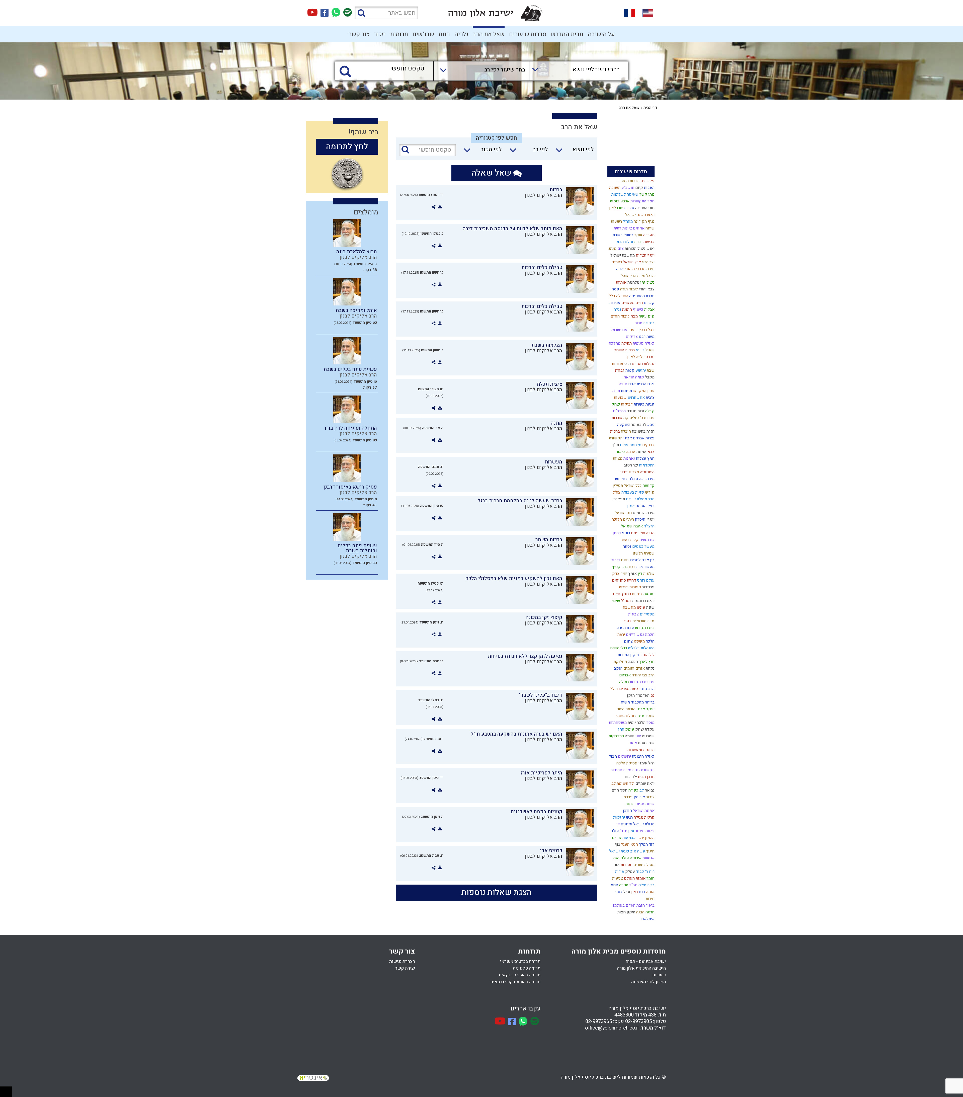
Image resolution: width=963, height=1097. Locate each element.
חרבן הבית (646, 777)
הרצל (650, 276)
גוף (616, 844)
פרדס (627, 797)
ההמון (649, 838)
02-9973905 (638, 1021)
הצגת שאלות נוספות (496, 892)
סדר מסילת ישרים (640, 499)
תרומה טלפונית (526, 968)
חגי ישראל (623, 513)
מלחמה (632, 282)
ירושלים (624, 756)
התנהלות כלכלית (641, 648)
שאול (650, 350)
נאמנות (628, 458)
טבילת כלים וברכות (541, 267)
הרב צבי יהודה (643, 675)
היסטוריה (647, 472)
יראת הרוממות (643, 601)
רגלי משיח (618, 648)
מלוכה (616, 519)
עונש (640, 607)
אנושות (648, 858)
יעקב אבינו (645, 709)
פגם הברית (645, 384)
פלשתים (647, 181)
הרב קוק (647, 689)
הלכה (650, 641)
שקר (637, 235)
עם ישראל (618, 330)
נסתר (626, 546)
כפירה (632, 790)
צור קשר (359, 34)
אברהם (624, 675)
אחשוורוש (636, 398)
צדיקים (631, 337)
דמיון (616, 533)
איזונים (626, 824)
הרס (627, 364)
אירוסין (639, 797)
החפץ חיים (621, 594)
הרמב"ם (619, 411)
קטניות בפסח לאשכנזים (536, 811)
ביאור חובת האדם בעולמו (633, 905)
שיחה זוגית (645, 804)
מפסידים (647, 614)
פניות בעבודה (632, 492)
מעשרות (553, 461)
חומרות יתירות (629, 587)
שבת (650, 370)
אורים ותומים (633, 668)
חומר (650, 878)
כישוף (637, 309)
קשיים (649, 303)
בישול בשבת (622, 235)
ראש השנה (645, 215)
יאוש (650, 249)
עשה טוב (637, 851)
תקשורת (615, 438)
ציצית (650, 398)
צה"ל (616, 492)
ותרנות (630, 804)
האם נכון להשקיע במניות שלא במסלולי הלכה (513, 578)
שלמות (648, 574)
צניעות (617, 878)
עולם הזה (620, 858)
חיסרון (639, 519)
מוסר (650, 723)
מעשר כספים (643, 546)
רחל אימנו (646, 763)
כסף (618, 892)
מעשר (649, 567)
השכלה (621, 296)
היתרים (628, 519)
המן (620, 729)
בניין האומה (645, 506)
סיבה (650, 269)
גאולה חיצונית (643, 756)
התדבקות (616, 736)
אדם (631, 384)
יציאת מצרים (628, 689)
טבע (650, 425)
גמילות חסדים (643, 364)
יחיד (623, 574)
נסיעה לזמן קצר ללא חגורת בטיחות (525, 656)
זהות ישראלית (643, 621)
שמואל (626, 526)
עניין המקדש (643, 391)
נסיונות (626, 391)
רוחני (625, 533)
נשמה (629, 736)
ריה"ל (613, 689)
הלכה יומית (636, 723)
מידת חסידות (620, 770)
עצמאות (628, 838)
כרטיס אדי (551, 850)
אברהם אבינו (633, 438)
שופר (650, 716)
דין (639, 574)
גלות (639, 567)
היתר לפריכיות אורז (541, 772)
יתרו (619, 208)
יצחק (615, 404)
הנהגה (632, 662)
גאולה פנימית (643, 343)
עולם (614, 831)
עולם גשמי (624, 716)
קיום (638, 188)
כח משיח (646, 540)
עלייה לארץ (635, 357)
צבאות (633, 614)
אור (616, 865)
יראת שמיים (644, 783)
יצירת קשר (405, 968)
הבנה (640, 912)
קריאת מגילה (644, 817)
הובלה (625, 431)
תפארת (618, 499)
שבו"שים (423, 34)
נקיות (650, 668)
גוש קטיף (619, 567)
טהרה (650, 357)
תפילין (617, 486)
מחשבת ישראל (622, 255)
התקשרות (637, 201)
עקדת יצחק (644, 729)
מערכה (648, 235)
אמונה (641, 452)
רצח (631, 567)
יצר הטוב (630, 465)
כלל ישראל (632, 486)
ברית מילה (646, 885)
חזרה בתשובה (643, 431)
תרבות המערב (627, 181)
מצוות (617, 458)
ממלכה (614, 343)
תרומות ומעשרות (640, 750)
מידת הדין (636, 276)
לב (641, 790)
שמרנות (648, 736)
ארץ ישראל (631, 262)
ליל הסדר (647, 655)
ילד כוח (630, 777)
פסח (614, 289)
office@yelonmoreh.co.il (611, 1028)
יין (617, 824)
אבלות (649, 309)
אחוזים (638, 228)
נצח (641, 892)
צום (620, 249)
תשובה (614, 188)
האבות (649, 188)
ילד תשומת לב (622, 783)
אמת (633, 743)
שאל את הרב (489, 34)
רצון (634, 892)
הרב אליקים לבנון (543, 195)
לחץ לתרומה (347, 146)
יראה (620, 635)
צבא (651, 452)
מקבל (649, 377)
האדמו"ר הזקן (638, 695)
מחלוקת (620, 662)
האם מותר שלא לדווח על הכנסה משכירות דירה (512, 228)
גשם (624, 560)
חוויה (622, 384)
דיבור (615, 560)
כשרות (639, 404)
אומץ (632, 574)
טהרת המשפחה (641, 296)
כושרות (659, 975)
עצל (626, 892)
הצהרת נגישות (402, 961)
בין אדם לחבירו (642, 560)
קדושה (648, 486)
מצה (634, 316)
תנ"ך (615, 445)
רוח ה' (649, 872)
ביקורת (648, 323)
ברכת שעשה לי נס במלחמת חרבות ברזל (520, 500)
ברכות (614, 431)
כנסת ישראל (618, 851)
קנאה (629, 370)
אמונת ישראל (643, 811)
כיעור (620, 452)
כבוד (639, 872)
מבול (612, 756)
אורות (619, 872)
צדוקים (648, 445)
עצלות (640, 458)
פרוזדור (648, 587)
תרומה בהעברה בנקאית (519, 975)
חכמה (649, 635)
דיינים (630, 635)
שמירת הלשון (643, 553)
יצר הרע (648, 262)
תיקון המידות (628, 655)
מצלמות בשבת (546, 345)
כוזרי (627, 621)
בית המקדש (644, 628)
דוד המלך (646, 844)
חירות (650, 899)
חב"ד (632, 885)
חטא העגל (629, 844)
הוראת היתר (625, 709)
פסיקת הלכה (626, 763)
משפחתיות (617, 723)
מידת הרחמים (643, 513)
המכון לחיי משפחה (648, 981)
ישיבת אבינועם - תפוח (645, 961)
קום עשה (646, 316)
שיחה (650, 228)
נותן (651, 194)
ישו (637, 736)
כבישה (648, 242)
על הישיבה (601, 34)
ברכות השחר (624, 350)
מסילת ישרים (643, 865)
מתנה (556, 423)
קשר (642, 194)
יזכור (380, 34)
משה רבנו (646, 337)
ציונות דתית (622, 228)
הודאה (628, 377)
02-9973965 (598, 1021)
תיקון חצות (625, 912)
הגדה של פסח (642, 533)
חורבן (627, 811)
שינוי (615, 601)
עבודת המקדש (642, 682)
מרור (638, 323)
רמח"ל (625, 601)
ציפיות (637, 594)
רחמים (616, 262)
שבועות (620, 398)
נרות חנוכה (635, 411)
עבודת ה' (647, 418)
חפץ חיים (619, 790)
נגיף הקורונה (644, 221)
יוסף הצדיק (645, 255)
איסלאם (647, 919)
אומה (650, 892)
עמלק (629, 872)
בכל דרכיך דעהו (641, 330)
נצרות (650, 438)
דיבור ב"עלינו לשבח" (540, 695)
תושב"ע (627, 188)
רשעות (616, 221)
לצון (612, 208)
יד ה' (623, 831)
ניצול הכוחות (635, 249)
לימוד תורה (628, 289)
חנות (444, 34)
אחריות (617, 364)
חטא (614, 885)
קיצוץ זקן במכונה (544, 617)
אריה (619, 269)
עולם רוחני (645, 580)
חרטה (650, 912)
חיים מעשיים (631, 303)
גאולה (623, 682)
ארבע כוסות (619, 201)
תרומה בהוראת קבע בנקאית (515, 981)
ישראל (630, 215)
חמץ (650, 458)
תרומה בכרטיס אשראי (520, 961)
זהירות (628, 208)
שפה (650, 607)
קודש (649, 492)
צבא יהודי (646, 289)
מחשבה (629, 607)
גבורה (619, 370)
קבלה (649, 411)
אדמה (630, 452)
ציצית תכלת (549, 384)
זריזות (639, 716)
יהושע (640, 370)
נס (652, 695)
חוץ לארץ (646, 662)
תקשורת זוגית (643, 770)
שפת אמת (646, 743)
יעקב (617, 668)
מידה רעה (646, 479)
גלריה (461, 34)
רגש (629, 817)
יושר (640, 838)
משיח (625, 702)
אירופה (635, 858)
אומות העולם (634, 878)
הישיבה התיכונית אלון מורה (641, 968)
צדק (615, 574)
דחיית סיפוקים (623, 580)
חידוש (619, 479)
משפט (639, 641)
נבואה (649, 790)
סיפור (639, 831)
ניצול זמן (647, 282)
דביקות (626, 404)
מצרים (633, 472)
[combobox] (574, 70)
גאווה (650, 831)
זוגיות (650, 404)
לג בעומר (638, 425)
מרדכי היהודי (635, 269)
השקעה (623, 425)
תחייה (623, 885)
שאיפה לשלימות (624, 194)
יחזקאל (618, 817)
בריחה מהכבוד (642, 702)
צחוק (628, 641)
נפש (639, 635)
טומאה (649, 594)
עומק (629, 729)
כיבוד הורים (620, 316)
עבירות (614, 303)
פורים (616, 838)
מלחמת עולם (630, 445)
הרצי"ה (649, 526)
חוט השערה (644, 208)
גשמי (640, 350)
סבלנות (631, 479)
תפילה (626, 343)
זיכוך (623, 472)
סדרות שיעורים (527, 34)
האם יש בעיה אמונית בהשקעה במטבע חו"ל (516, 734)
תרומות (399, 34)
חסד (650, 201)
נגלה (617, 309)
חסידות (626, 865)
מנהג (611, 249)
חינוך (650, 851)
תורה (615, 391)
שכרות (616, 418)
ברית (637, 242)
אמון (630, 506)
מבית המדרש (567, 34)
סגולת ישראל (643, 824)
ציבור (650, 797)
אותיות (620, 282)
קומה (639, 377)
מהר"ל (627, 221)
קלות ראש (629, 540)
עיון (630, 831)
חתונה (626, 309)
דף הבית (650, 108)
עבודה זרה (625, 628)
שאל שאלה (492, 173)
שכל (624, 276)
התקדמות (646, 465)
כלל (611, 296)
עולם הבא (624, 242)
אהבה (637, 526)
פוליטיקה (630, 418)
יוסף (650, 519)
